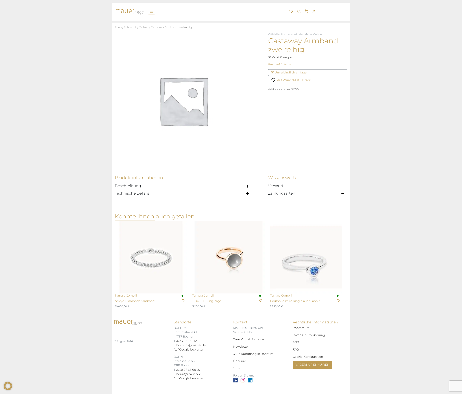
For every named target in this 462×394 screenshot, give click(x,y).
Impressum (301, 328)
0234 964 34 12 (186, 341)
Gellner (144, 27)
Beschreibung (128, 186)
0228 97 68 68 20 (188, 369)
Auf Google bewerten (189, 349)
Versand (275, 186)
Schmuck (130, 27)
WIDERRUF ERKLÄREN (312, 364)
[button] (308, 10)
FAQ (296, 349)
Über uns (240, 361)
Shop (118, 27)
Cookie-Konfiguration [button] (308, 356)
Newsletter (241, 346)
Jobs (236, 368)
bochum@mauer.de (191, 345)
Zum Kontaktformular (248, 339)
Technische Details (132, 193)
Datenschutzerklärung (309, 335)
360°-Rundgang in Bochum (253, 354)
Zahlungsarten (281, 193)
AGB (296, 342)
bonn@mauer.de (188, 374)
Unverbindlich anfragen (291, 72)
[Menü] (151, 11)
